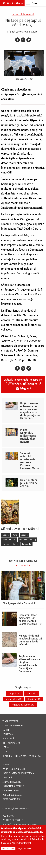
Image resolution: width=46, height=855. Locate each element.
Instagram (32, 383)
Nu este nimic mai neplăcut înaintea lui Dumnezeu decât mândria (30, 640)
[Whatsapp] (23, 39)
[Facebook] (17, 39)
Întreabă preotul (11, 743)
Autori (6, 764)
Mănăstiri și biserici (13, 786)
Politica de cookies (12, 820)
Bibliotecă (8, 738)
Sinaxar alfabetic (11, 782)
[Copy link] (28, 39)
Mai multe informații (22, 842)
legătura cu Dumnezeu (23, 704)
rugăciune (14, 693)
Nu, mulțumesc (24, 848)
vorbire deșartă (13, 699)
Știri (5, 751)
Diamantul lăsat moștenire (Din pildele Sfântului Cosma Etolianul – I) (30, 619)
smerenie (31, 693)
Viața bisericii (10, 721)
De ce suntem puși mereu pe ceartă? (29, 482)
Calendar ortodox (11, 790)
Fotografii (26, 544)
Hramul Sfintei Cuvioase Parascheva (21, 756)
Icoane (24, 534)
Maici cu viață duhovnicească (18, 773)
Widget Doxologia (11, 795)
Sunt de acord (8, 848)
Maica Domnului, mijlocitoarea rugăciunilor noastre (28, 435)
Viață (15, 534)
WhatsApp (15, 383)
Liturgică (7, 734)
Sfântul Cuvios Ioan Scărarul (22, 31)
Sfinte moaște (9, 539)
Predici (6, 544)
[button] (31, 3)
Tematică (7, 777)
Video (15, 544)
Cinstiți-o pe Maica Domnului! (19, 603)
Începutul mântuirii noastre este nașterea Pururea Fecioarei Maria (29, 461)
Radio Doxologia (11, 799)
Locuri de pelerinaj (27, 539)
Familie (6, 730)
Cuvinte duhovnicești (23, 14)
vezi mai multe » (23, 565)
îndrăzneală (34, 699)
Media (5, 747)
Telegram (25, 388)
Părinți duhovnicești (13, 769)
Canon (6, 534)
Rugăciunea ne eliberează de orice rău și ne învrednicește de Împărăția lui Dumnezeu (30, 410)
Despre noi (8, 816)
